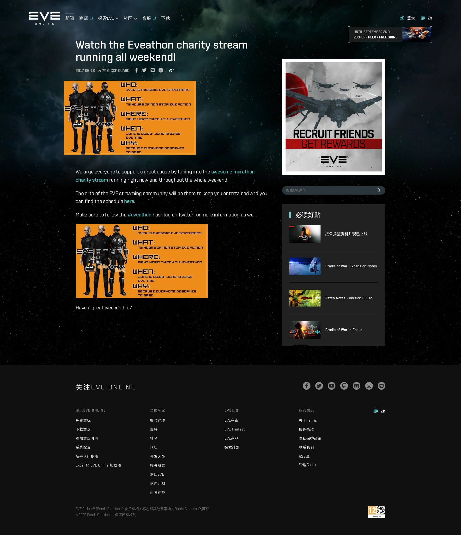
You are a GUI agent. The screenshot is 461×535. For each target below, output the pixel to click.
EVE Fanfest (234, 429)
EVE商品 (231, 438)
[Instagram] (369, 386)
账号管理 (157, 420)
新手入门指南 (87, 456)
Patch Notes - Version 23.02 (348, 298)
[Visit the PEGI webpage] (376, 512)
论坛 (154, 447)
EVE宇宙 (231, 420)
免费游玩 (83, 420)
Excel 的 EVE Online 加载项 (98, 465)
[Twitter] (319, 386)
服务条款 (306, 429)
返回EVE (157, 474)
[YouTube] (331, 386)
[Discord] (356, 386)
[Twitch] (344, 386)
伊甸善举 (157, 492)
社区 (154, 438)
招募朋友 (157, 465)
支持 (154, 429)
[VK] (381, 386)
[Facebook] (306, 386)
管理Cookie (308, 464)
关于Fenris (308, 420)
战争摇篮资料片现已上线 (346, 234)
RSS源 (304, 456)
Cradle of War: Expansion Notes (351, 266)
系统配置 (83, 447)
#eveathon (140, 214)
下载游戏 (83, 429)
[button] (407, 18)
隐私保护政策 (310, 438)
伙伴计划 (157, 483)
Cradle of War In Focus (343, 329)
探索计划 (232, 447)
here (129, 201)
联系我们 (306, 447)
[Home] (44, 23)
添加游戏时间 (87, 438)
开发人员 (157, 456)
